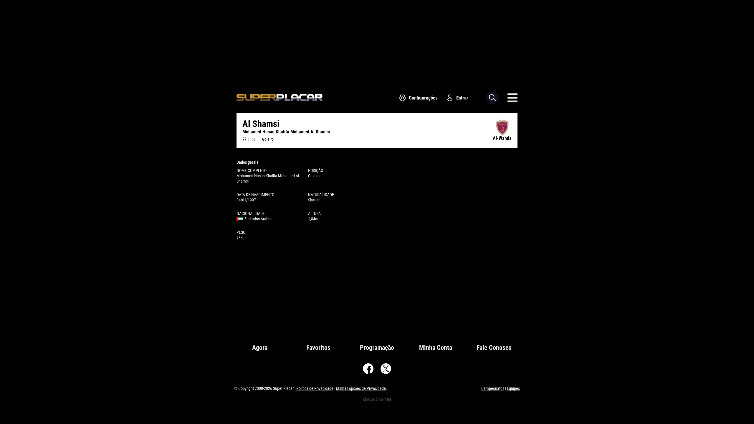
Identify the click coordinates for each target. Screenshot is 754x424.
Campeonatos (492, 388)
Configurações (423, 98)
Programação (377, 347)
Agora (259, 347)
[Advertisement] (377, 41)
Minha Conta (435, 347)
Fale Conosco (494, 347)
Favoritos (318, 347)
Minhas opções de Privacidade (361, 388)
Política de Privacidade (314, 388)
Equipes (513, 388)
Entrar (462, 98)
